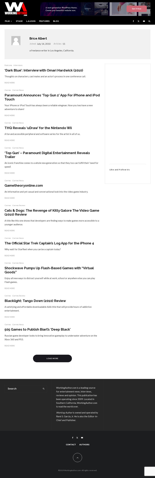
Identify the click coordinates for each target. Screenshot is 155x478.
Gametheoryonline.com (24, 185)
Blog (56, 21)
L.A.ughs (30, 21)
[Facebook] (133, 21)
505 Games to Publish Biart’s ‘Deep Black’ (38, 329)
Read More (10, 83)
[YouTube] (144, 21)
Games (8, 90)
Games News (18, 90)
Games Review (18, 205)
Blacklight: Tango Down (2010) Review (35, 301)
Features (44, 21)
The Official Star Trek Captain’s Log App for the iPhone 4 (49, 243)
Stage (19, 21)
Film (7, 21)
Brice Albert (38, 38)
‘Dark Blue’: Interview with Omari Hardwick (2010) (44, 70)
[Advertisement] (128, 113)
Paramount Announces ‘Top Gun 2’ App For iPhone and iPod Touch (52, 97)
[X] (138, 21)
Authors (84, 444)
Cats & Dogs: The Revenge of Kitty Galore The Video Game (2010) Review (52, 212)
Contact (71, 444)
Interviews (17, 65)
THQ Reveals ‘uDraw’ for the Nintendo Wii (38, 128)
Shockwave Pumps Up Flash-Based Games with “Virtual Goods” (49, 270)
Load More (52, 358)
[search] (44, 388)
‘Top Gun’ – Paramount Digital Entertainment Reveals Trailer (47, 155)
